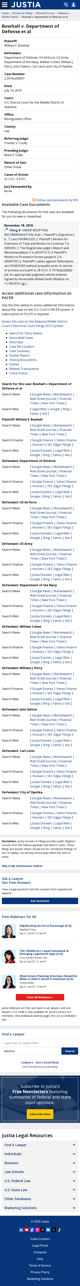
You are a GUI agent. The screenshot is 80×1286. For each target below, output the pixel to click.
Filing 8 (15, 230)
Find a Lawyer (13, 1034)
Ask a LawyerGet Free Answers (16, 880)
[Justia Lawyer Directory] (59, 1230)
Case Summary (19, 351)
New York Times (53, 403)
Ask (44, 413)
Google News (41, 394)
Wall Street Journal (43, 399)
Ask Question (40, 901)
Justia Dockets (42, 450)
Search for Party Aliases (25, 333)
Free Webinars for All (19, 917)
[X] (53, 1230)
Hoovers (38, 445)
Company (40, 1252)
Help (40, 1258)
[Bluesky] (48, 1230)
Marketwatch (63, 394)
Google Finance (42, 440)
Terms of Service (40, 1265)
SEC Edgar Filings (59, 445)
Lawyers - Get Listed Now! (40, 1062)
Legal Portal (40, 1245)
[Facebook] (32, 1230)
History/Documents (23, 360)
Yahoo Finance (66, 440)
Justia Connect (40, 1239)
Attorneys (16, 342)
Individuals (13, 1154)
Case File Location (21, 347)
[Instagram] (37, 1230)
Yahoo (34, 413)
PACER (28, 314)
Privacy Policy (40, 1272)
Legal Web (39, 409)
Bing (66, 409)
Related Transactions (24, 369)
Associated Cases (21, 338)
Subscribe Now (40, 1114)
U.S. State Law (15, 1190)
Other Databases (17, 1198)
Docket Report (19, 355)
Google (55, 409)
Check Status (18, 373)
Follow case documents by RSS (56, 200)
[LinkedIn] (21, 1230)
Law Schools (14, 1171)
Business (11, 1163)
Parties (14, 364)
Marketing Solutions (20, 1208)
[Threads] (43, 1230)
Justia (45, 1221)
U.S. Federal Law (17, 1181)
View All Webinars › (40, 997)
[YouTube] (26, 1230)
